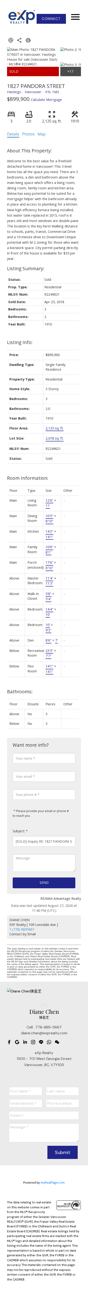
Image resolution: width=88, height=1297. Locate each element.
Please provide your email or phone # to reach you (41, 813)
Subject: (19, 831)
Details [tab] (13, 134)
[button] (51, 19)
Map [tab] (42, 134)
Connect (51, 19)
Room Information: (27, 478)
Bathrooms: (20, 691)
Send (44, 882)
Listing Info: (20, 342)
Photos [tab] (28, 134)
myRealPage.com (53, 1183)
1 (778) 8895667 (21, 929)
